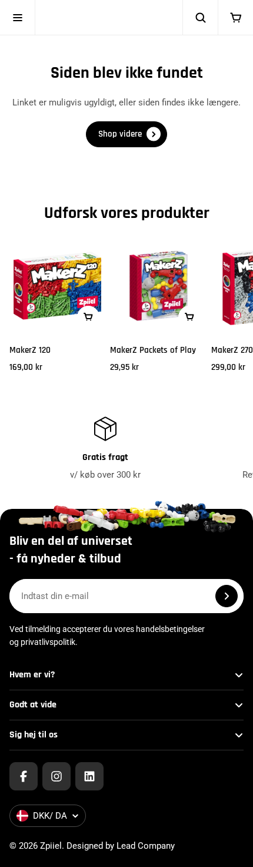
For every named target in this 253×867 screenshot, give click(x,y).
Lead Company (145, 845)
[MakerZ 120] (57, 285)
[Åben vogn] (235, 17)
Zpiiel (51, 845)
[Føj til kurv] (88, 317)
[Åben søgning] (200, 17)
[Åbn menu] (17, 17)
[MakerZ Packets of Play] (158, 285)
